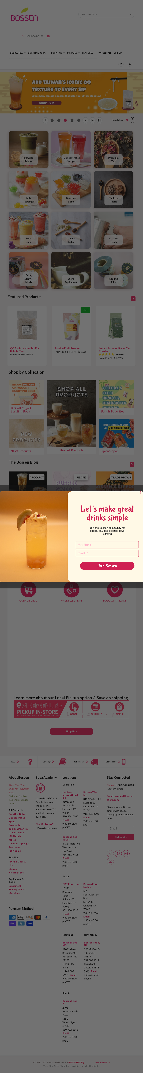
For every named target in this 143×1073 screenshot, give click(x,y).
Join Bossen (107, 565)
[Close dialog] (142, 492)
